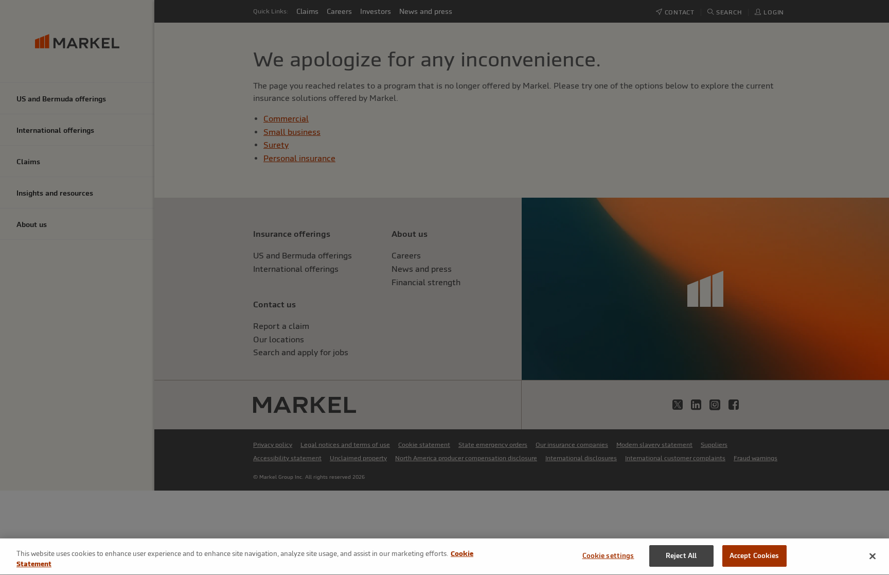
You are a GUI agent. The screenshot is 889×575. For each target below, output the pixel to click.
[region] (444, 556)
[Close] (872, 556)
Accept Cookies (754, 556)
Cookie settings (608, 556)
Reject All (681, 556)
